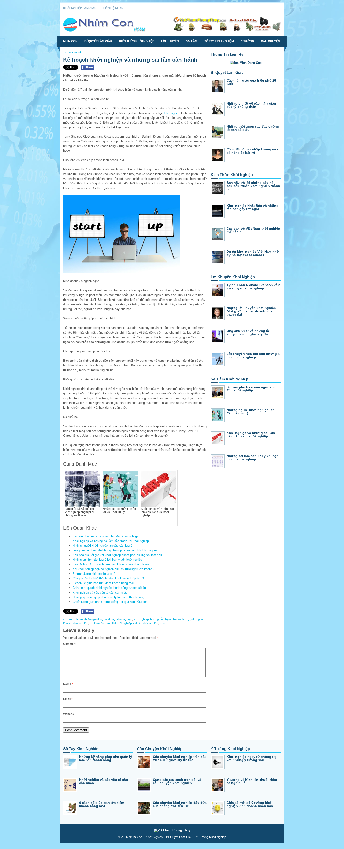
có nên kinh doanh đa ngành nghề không (89, 619)
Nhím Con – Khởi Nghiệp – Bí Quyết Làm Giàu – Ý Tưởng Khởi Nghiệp (177, 837)
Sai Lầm (191, 41)
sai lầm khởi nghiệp (145, 623)
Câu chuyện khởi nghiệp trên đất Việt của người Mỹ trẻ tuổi (179, 758)
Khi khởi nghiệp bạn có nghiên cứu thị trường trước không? (113, 569)
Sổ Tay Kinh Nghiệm (219, 41)
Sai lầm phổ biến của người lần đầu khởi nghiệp (105, 536)
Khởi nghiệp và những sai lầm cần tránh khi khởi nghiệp (111, 541)
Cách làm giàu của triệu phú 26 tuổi (251, 82)
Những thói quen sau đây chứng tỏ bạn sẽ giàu (253, 127)
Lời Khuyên (170, 41)
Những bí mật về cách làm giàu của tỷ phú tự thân (251, 105)
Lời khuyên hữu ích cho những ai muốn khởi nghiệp (254, 355)
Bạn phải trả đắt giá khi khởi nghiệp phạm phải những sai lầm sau (117, 555)
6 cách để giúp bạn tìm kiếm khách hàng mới (103, 583)
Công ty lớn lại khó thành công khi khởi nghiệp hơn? (108, 578)
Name (68, 684)
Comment (69, 644)
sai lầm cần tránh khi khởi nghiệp (111, 623)
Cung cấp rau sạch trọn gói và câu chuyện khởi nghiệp (177, 781)
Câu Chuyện (270, 41)
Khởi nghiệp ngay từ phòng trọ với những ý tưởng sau (252, 758)
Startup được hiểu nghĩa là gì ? (94, 573)
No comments (73, 52)
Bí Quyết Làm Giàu (98, 41)
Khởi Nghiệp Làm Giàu (79, 8)
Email (68, 699)
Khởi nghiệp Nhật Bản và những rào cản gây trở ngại (252, 207)
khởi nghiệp (124, 619)
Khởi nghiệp (172, 113)
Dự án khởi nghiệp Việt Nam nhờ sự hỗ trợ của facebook (253, 253)
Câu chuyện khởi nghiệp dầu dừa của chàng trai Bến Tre (180, 804)
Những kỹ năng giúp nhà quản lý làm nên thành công (108, 597)
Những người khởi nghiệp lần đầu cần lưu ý (102, 545)
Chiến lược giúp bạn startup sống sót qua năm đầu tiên (110, 602)
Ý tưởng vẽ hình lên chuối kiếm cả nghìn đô (252, 781)
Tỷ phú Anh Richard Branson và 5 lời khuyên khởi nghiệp (253, 286)
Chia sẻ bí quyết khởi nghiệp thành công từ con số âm (110, 588)
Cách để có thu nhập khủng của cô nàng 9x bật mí (252, 150)
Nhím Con (70, 41)
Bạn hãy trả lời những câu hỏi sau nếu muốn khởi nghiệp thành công (253, 186)
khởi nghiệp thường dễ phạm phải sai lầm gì (162, 619)
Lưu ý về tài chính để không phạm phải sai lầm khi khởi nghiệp (115, 550)
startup (164, 623)
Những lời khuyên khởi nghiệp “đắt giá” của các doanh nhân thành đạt (251, 311)
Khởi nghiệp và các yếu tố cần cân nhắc (100, 592)
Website (68, 714)
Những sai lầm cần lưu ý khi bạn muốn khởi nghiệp (107, 559)
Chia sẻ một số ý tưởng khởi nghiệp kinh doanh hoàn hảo (250, 804)
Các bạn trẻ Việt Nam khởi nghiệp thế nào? (253, 230)
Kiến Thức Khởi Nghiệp (136, 41)
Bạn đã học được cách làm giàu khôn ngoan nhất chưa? (111, 564)
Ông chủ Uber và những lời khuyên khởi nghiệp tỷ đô (248, 332)
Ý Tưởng (247, 41)
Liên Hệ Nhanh (114, 8)
